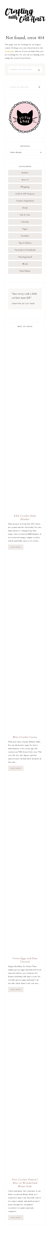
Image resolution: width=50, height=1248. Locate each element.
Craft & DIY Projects (25, 194)
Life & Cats (25, 215)
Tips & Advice (25, 243)
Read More (16, 547)
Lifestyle (25, 222)
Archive (25, 172)
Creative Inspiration (25, 201)
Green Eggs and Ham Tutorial (25, 960)
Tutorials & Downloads (25, 250)
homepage (9, 51)
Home (25, 208)
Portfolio (25, 236)
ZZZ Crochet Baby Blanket (25, 517)
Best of (25, 180)
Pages (25, 229)
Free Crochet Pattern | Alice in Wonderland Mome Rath (25, 1183)
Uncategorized (25, 257)
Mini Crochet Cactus (25, 737)
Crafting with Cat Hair (25, 15)
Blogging (25, 187)
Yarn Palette (25, 271)
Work (25, 264)
